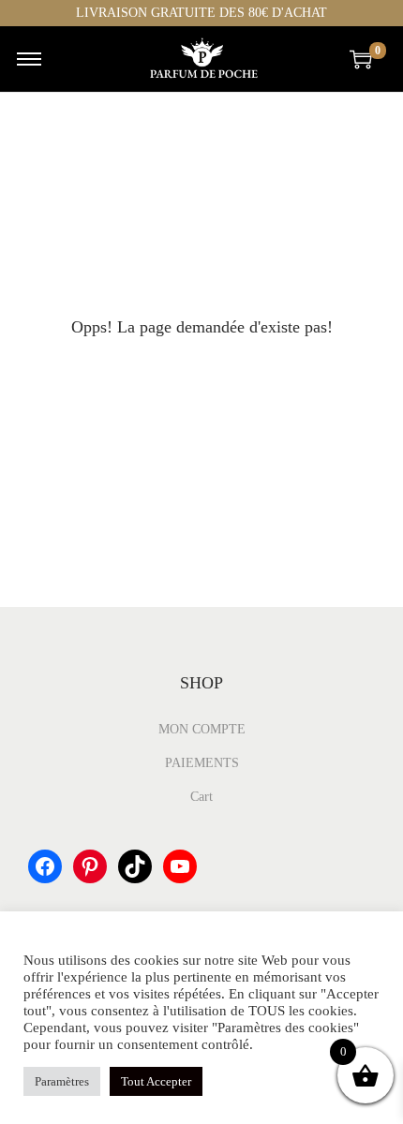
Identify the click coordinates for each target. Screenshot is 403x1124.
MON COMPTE (202, 729)
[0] (361, 59)
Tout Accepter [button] (156, 1081)
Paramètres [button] (62, 1081)
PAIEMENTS (202, 763)
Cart (201, 797)
